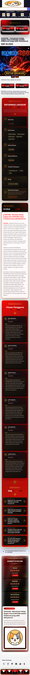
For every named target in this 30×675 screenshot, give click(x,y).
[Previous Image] (1, 61)
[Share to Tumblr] (24, 663)
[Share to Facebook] (8, 663)
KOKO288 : (6, 223)
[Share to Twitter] (4, 663)
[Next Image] (29, 61)
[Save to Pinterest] (16, 663)
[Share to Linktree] (12, 663)
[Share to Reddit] (20, 663)
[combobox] (13, 8)
